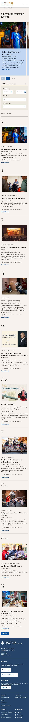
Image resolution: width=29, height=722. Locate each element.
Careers (3, 700)
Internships (4, 702)
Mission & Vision (5, 697)
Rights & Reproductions (21, 697)
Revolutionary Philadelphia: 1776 (11, 566)
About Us (3, 695)
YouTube (19, 717)
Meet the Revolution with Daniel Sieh (13, 198)
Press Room (18, 695)
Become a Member (7, 674)
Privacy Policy (4, 714)
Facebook (20, 709)
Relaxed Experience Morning (10, 301)
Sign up (4, 687)
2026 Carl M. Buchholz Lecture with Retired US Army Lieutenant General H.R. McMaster (14, 355)
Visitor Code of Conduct (7, 712)
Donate (4, 670)
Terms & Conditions (6, 717)
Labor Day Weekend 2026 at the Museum (14, 149)
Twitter (19, 712)
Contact (3, 709)
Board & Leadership (6, 705)
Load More (5, 633)
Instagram (20, 715)
